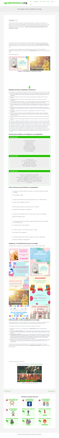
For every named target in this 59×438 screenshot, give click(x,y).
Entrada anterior (7, 391)
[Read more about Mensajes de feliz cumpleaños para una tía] (12, 421)
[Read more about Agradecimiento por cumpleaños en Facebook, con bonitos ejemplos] (28, 402)
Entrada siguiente (51, 391)
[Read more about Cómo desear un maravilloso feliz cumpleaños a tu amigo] (28, 421)
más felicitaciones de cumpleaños (36, 364)
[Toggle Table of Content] (16, 20)
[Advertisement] (29, 36)
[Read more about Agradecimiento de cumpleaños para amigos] (44, 402)
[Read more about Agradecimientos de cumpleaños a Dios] (12, 402)
